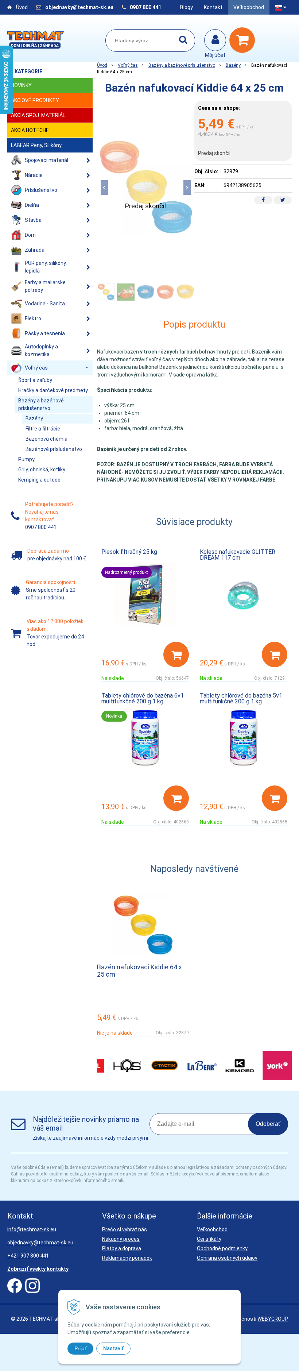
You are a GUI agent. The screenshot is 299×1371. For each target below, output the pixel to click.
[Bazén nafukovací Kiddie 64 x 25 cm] (145, 187)
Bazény (233, 65)
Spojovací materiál (46, 160)
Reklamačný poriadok (127, 1258)
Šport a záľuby (35, 380)
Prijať (80, 1348)
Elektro (33, 318)
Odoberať (268, 1124)
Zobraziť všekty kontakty (38, 1269)
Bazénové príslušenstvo (54, 449)
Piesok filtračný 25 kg (129, 551)
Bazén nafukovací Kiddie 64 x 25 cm (139, 970)
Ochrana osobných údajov (227, 1258)
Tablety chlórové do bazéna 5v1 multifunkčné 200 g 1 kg (241, 698)
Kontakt (213, 7)
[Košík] (244, 40)
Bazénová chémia (46, 439)
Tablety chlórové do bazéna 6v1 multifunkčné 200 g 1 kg (142, 698)
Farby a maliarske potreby (45, 286)
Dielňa (32, 205)
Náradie (34, 175)
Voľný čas (128, 65)
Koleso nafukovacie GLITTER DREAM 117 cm (237, 554)
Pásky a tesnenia (45, 333)
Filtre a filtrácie (43, 429)
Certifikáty (209, 1239)
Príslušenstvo (41, 190)
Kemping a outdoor (40, 480)
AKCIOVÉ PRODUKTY (35, 100)
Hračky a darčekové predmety (53, 390)
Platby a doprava (121, 1248)
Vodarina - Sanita (45, 303)
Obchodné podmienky (222, 1248)
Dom (30, 235)
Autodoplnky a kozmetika (41, 350)
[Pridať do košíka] (176, 654)
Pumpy (26, 459)
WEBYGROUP (272, 1319)
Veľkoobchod (248, 7)
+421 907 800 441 (28, 1256)
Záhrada (34, 250)
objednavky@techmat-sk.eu (79, 7)
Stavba (33, 220)
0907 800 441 (145, 7)
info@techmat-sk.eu (31, 1229)
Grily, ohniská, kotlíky (41, 469)
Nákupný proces (121, 1239)
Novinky (21, 85)
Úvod (22, 7)
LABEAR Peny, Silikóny (36, 145)
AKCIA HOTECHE (30, 130)
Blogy (186, 7)
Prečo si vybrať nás (124, 1229)
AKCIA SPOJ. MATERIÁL (38, 115)
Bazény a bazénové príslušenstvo (181, 65)
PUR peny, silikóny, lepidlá (46, 267)
